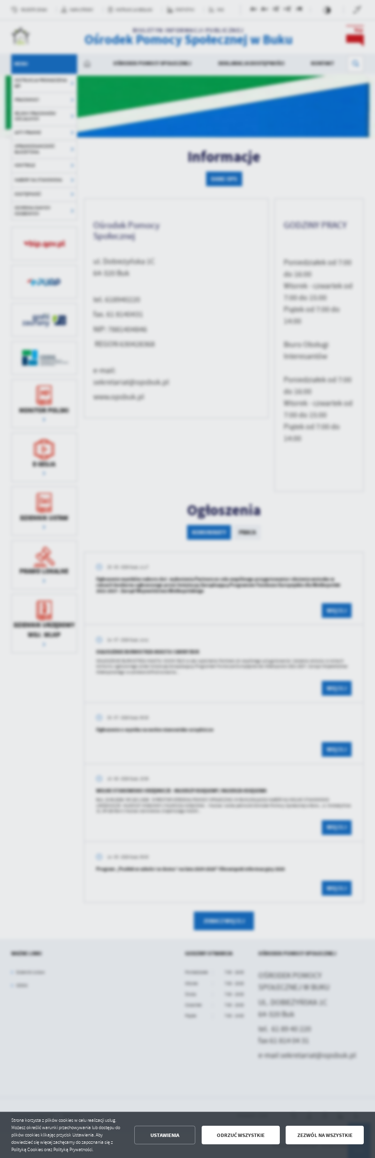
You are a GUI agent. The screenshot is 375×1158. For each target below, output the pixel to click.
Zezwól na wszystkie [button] (325, 1135)
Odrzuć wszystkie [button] (241, 1135)
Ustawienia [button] (164, 1135)
